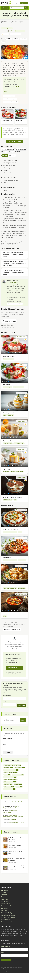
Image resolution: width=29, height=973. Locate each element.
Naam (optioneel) (7, 695)
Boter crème (6, 469)
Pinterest (16, 38)
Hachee (5, 586)
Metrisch (4, 155)
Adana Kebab (7, 557)
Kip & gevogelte (8, 786)
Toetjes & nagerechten (7, 28)
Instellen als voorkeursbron (12, 629)
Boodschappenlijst (6, 906)
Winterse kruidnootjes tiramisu (12, 497)
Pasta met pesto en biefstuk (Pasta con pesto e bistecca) (16, 867)
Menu (6, 8)
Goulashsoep (7, 614)
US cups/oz (12, 155)
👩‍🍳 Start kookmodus (14, 141)
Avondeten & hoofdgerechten (9, 532)
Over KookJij (4, 890)
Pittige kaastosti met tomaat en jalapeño (16, 838)
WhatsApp (8, 38)
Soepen (4, 616)
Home (9, 21)
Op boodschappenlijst (8, 149)
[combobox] (17, 7)
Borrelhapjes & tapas (10, 777)
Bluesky (9, 971)
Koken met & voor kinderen (17, 471)
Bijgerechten (6, 471)
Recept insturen (6, 904)
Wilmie (16, 280)
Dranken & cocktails (7, 443)
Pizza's (19, 532)
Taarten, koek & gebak (10, 779)
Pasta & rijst (8, 784)
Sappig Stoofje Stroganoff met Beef (16, 852)
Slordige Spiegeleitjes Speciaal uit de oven (16, 859)
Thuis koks (4, 910)
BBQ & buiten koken (7, 499)
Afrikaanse (16, 86)
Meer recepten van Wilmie (15, 303)
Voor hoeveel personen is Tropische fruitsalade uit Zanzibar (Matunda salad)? (13, 254)
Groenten (17, 784)
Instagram (15, 971)
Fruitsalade (6, 384)
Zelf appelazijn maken (14, 845)
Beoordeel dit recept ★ (10, 99)
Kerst (15, 499)
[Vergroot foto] (3, 57)
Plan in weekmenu (21, 149)
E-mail (4, 701)
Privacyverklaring (6, 919)
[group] (14, 52)
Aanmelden (21, 705)
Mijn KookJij (4, 899)
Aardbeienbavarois (9, 356)
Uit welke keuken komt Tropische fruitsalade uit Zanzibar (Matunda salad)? (13, 272)
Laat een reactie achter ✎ (10, 102)
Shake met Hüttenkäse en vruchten (14, 441)
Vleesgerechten (21, 560)
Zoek (22, 720)
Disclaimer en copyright (8, 917)
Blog (2, 897)
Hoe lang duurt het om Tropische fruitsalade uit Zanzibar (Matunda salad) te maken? (13, 263)
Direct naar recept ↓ (9, 96)
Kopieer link (23, 38)
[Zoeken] (26, 7)
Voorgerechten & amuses (11, 770)
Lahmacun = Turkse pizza (10, 529)
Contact (3, 892)
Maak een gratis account (12, 668)
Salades (19, 786)
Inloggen (16, 3)
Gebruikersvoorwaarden (8, 915)
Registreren (24, 3)
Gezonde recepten (7, 387)
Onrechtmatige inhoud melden (10, 922)
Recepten (14, 21)
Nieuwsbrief (4, 901)
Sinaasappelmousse (9, 413)
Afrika (5, 91)
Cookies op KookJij (6, 913)
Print (3, 41)
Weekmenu (4, 908)
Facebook (22, 971)
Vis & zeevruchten (17, 774)
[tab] (14, 57)
